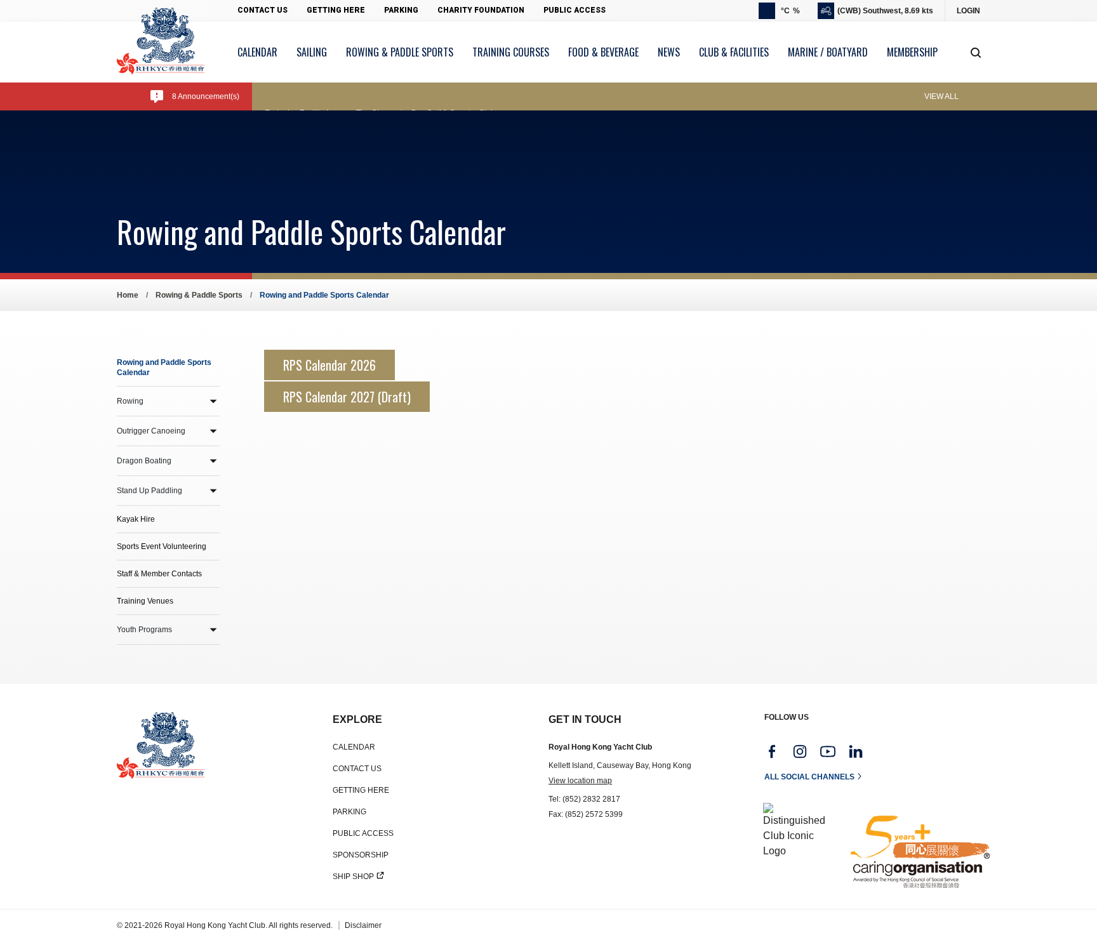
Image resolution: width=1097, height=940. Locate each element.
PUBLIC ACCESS (363, 833)
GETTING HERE (361, 790)
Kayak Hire (136, 519)
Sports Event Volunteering (161, 546)
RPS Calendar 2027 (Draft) (347, 396)
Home (127, 295)
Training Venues (145, 601)
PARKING (349, 811)
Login (968, 10)
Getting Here (336, 10)
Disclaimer (363, 925)
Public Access (574, 10)
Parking (401, 10)
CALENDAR (354, 747)
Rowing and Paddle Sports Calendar (164, 367)
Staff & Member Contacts (159, 573)
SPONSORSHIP (361, 855)
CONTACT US (357, 768)
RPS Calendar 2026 (329, 364)
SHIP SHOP (353, 876)
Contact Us (262, 10)
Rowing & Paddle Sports (199, 295)
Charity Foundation (480, 10)
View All (941, 96)
